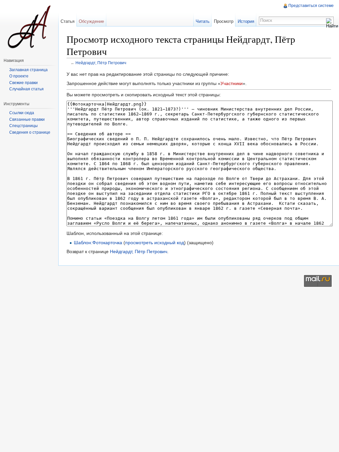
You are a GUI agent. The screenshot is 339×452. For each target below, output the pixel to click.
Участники (231, 83)
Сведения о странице (29, 132)
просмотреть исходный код (154, 242)
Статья (67, 21)
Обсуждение (91, 21)
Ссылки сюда (21, 113)
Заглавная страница (28, 70)
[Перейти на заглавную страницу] (29, 26)
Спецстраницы (23, 125)
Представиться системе (311, 5)
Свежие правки (23, 82)
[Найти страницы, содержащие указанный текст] (329, 23)
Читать (203, 21)
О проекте (18, 76)
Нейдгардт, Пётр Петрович (100, 63)
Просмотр (223, 21)
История (246, 21)
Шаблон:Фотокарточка (98, 242)
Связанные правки (27, 119)
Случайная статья (26, 89)
